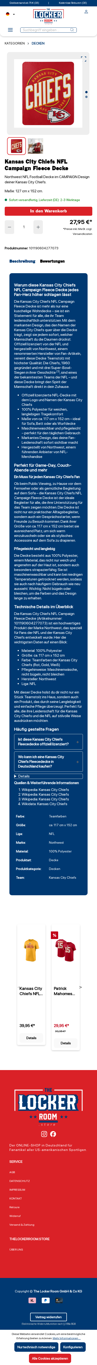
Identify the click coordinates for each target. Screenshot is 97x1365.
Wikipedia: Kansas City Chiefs (45, 789)
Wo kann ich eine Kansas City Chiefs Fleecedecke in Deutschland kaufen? (41, 761)
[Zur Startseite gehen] (48, 16)
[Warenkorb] (90, 10)
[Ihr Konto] (86, 12)
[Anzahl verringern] (9, 227)
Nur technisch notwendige (36, 1347)
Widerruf (15, 1216)
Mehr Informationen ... (67, 1338)
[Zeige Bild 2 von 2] (86, 97)
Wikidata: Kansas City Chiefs (44, 804)
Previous (19, 987)
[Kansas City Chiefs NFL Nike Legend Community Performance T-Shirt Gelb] (31, 950)
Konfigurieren (73, 1347)
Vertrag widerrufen (48, 1317)
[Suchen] (72, 30)
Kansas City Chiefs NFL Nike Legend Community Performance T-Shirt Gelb (31, 991)
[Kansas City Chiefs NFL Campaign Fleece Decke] (48, 93)
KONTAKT (15, 1198)
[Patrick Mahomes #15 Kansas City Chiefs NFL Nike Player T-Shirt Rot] (65, 950)
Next (80, 987)
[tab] (23, 261)
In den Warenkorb (48, 211)
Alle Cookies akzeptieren (50, 1358)
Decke (31, 306)
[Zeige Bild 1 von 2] (86, 92)
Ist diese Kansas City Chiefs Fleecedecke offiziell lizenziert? (43, 741)
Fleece (19, 306)
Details (31, 1038)
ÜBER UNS (16, 1249)
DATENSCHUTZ (19, 1181)
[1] (58, 371)
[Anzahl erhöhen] (38, 227)
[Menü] (10, 31)
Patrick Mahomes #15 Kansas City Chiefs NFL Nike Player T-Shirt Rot (65, 991)
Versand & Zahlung (21, 1224)
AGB (12, 1172)
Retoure (14, 1207)
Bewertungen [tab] (52, 261)
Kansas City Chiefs (35, 301)
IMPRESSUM (17, 1189)
